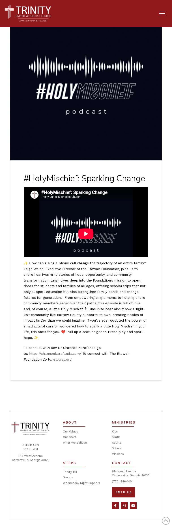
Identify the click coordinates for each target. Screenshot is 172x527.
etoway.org (62, 359)
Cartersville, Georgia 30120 (30, 460)
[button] (162, 13)
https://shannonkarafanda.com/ (55, 354)
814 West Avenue (31, 456)
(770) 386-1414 (122, 481)
